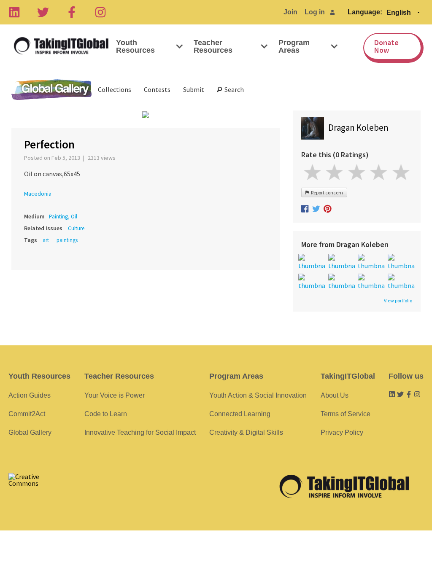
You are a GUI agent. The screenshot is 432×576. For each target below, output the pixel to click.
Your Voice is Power (114, 395)
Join (290, 12)
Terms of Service (345, 413)
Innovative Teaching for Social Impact (140, 432)
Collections (114, 89)
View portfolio (398, 300)
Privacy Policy (342, 432)
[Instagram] (100, 12)
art (46, 240)
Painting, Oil (63, 216)
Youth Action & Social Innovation (258, 395)
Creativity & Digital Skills (246, 432)
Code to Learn (105, 413)
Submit (193, 89)
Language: (365, 12)
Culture (76, 228)
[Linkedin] (14, 12)
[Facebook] (72, 12)
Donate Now (386, 46)
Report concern (326, 192)
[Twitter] (43, 12)
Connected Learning (239, 413)
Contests (157, 89)
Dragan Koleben (358, 127)
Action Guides (29, 395)
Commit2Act (26, 413)
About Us (334, 395)
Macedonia (37, 193)
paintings (67, 240)
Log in (315, 12)
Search (233, 89)
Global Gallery (51, 89)
